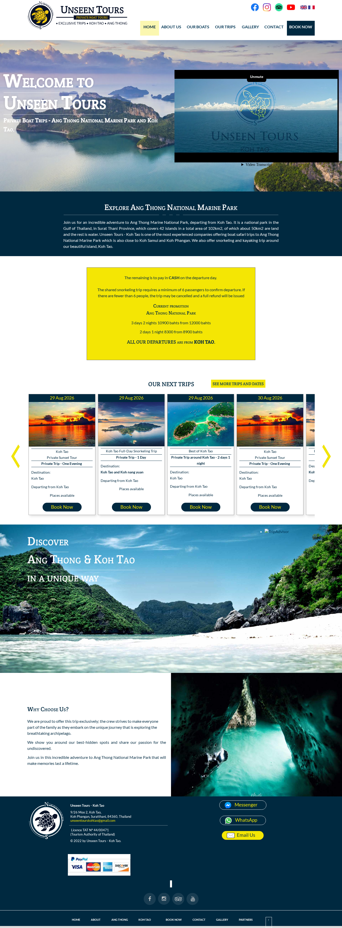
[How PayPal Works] (99, 874)
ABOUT (96, 919)
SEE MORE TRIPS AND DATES (238, 383)
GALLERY (222, 919)
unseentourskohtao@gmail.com (92, 820)
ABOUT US (171, 26)
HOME (149, 26)
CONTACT (274, 26)
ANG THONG (119, 919)
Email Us (246, 835)
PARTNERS (246, 919)
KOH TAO (144, 919)
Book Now (62, 507)
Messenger (246, 804)
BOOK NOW (300, 26)
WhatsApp (246, 820)
